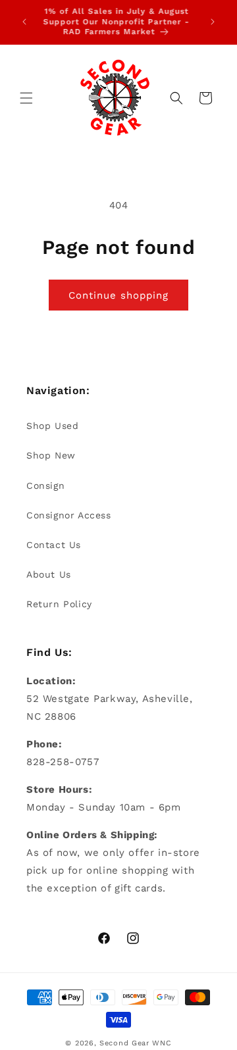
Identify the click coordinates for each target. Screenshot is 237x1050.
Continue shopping (118, 295)
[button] (26, 98)
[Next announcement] (212, 21)
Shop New (51, 455)
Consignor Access (68, 515)
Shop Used (52, 425)
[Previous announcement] (24, 21)
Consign (45, 485)
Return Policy (59, 604)
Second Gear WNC (135, 1043)
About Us (48, 574)
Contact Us (53, 544)
